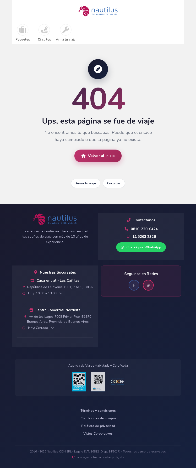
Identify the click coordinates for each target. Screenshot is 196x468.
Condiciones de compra (98, 418)
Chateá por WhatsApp (143, 247)
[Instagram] (148, 285)
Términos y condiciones (98, 411)
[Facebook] (134, 285)
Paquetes (23, 40)
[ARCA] (79, 381)
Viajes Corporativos (98, 434)
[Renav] (98, 381)
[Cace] (117, 382)
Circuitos (44, 40)
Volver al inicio (101, 155)
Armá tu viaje (66, 40)
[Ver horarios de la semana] (61, 293)
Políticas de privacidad (98, 426)
